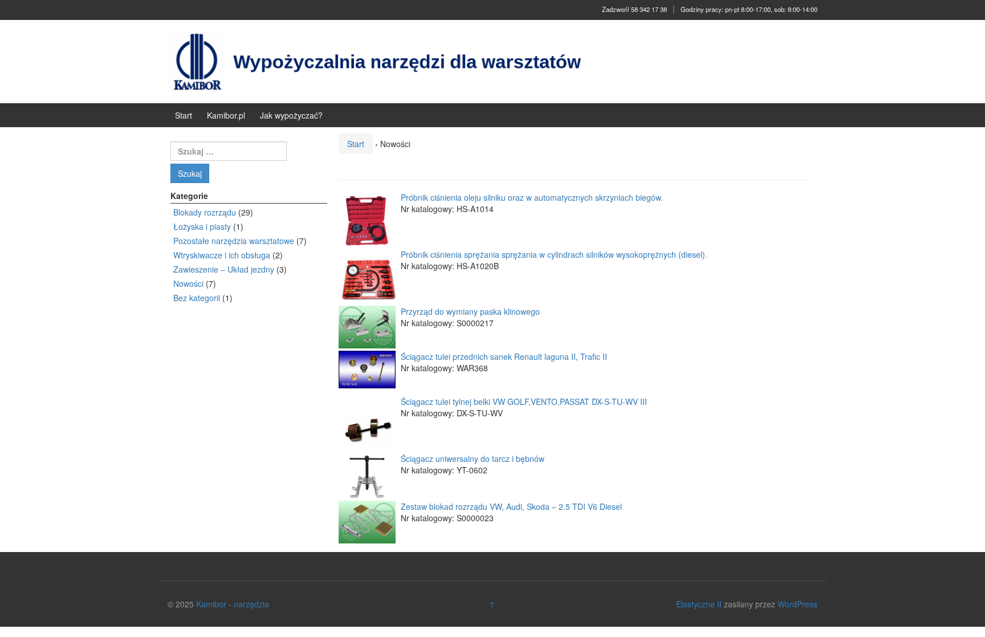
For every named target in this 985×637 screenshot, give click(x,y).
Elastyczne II (699, 604)
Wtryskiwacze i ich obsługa (221, 255)
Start (183, 115)
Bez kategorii (196, 297)
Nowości (188, 283)
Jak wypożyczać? (291, 115)
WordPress (797, 604)
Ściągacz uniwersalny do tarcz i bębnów (471, 458)
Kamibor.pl (226, 115)
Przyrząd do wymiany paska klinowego (469, 311)
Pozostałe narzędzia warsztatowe (233, 240)
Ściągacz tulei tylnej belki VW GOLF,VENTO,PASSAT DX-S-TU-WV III (522, 401)
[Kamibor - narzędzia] (381, 60)
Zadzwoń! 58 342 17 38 (634, 9)
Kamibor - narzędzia (232, 604)
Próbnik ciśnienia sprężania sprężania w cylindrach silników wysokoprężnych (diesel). (552, 254)
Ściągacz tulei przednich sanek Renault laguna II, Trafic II (502, 356)
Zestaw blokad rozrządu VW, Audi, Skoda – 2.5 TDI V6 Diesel (510, 506)
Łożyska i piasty (202, 226)
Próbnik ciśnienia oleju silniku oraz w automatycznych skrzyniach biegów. (530, 197)
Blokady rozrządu (204, 212)
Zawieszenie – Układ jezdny (223, 269)
